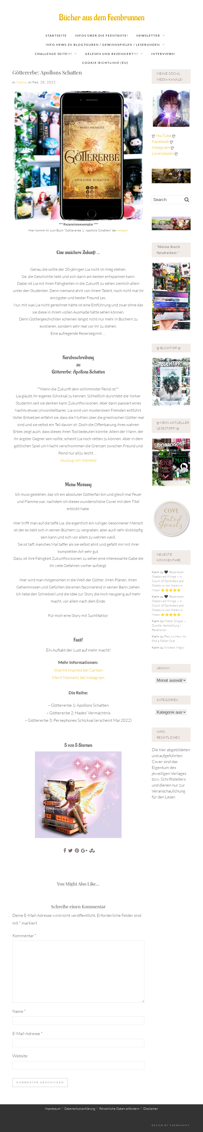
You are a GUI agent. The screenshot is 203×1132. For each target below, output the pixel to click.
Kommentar (24, 935)
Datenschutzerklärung (79, 1108)
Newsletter (148, 35)
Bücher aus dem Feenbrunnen (101, 17)
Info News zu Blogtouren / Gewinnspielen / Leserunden (103, 44)
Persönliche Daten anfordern (119, 1108)
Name (19, 1011)
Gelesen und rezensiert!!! (111, 54)
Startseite (56, 35)
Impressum (52, 1108)
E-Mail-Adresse (27, 1033)
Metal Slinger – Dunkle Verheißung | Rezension (169, 625)
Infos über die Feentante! (101, 35)
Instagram (161, 147)
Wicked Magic (174, 647)
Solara (21, 82)
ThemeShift (179, 1125)
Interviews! (163, 54)
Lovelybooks (163, 153)
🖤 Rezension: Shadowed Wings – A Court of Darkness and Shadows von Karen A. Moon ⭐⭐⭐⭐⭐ (168, 581)
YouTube (164, 135)
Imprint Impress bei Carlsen (78, 670)
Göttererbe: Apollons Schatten (47, 72)
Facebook (161, 141)
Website (19, 1055)
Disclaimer (150, 1108)
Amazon (122, 230)
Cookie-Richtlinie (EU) (105, 63)
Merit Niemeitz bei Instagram (78, 677)
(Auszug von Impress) (78, 460)
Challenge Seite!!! (53, 54)
